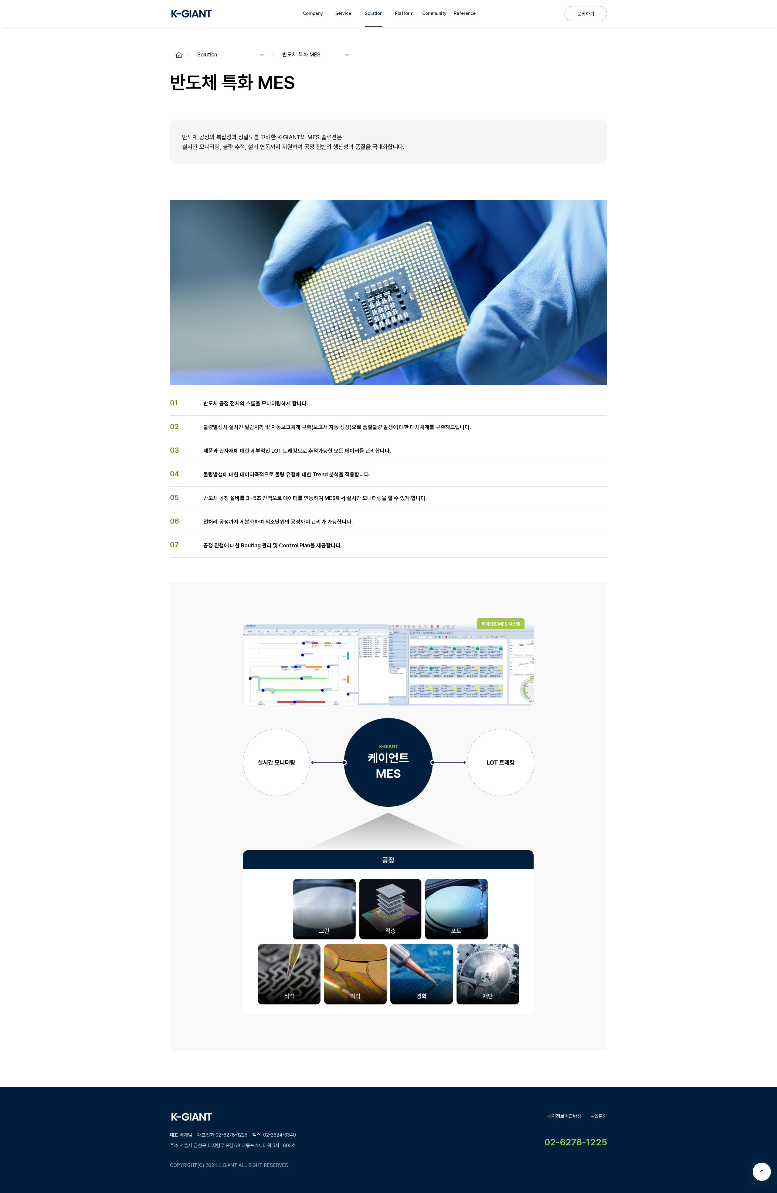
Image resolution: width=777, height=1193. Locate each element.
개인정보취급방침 (565, 1116)
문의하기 (585, 14)
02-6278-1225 (576, 1142)
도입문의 (598, 1116)
